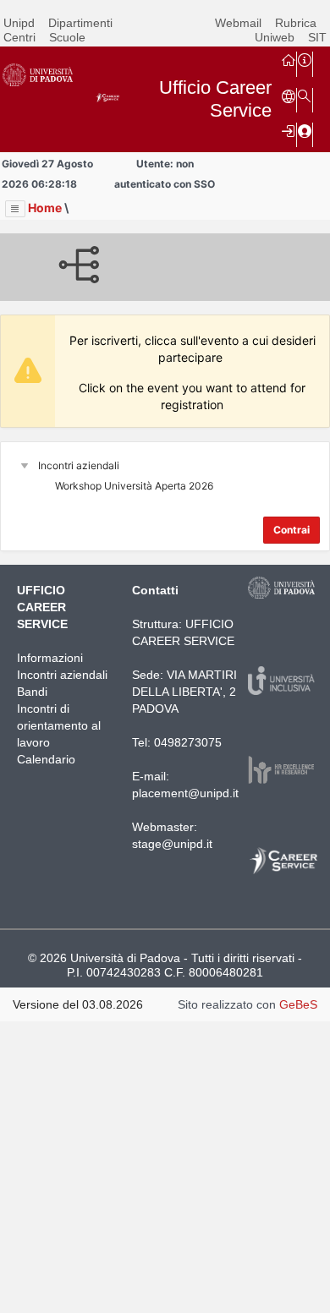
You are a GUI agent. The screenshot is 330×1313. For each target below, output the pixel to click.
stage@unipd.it (172, 844)
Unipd (19, 23)
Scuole (67, 37)
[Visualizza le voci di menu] (15, 208)
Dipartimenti (80, 23)
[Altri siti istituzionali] (288, 95)
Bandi (32, 691)
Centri (19, 37)
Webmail (238, 23)
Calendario (46, 759)
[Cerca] (304, 95)
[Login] (288, 130)
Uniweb (274, 37)
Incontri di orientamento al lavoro (59, 725)
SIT (317, 37)
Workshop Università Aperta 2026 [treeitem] (134, 485)
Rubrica (295, 23)
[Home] (288, 59)
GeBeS (298, 1004)
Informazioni (50, 658)
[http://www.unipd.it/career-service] (284, 872)
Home (45, 207)
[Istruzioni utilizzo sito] (304, 59)
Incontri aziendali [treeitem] (78, 465)
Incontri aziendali (62, 674)
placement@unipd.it (185, 793)
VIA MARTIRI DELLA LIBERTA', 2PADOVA (184, 691)
